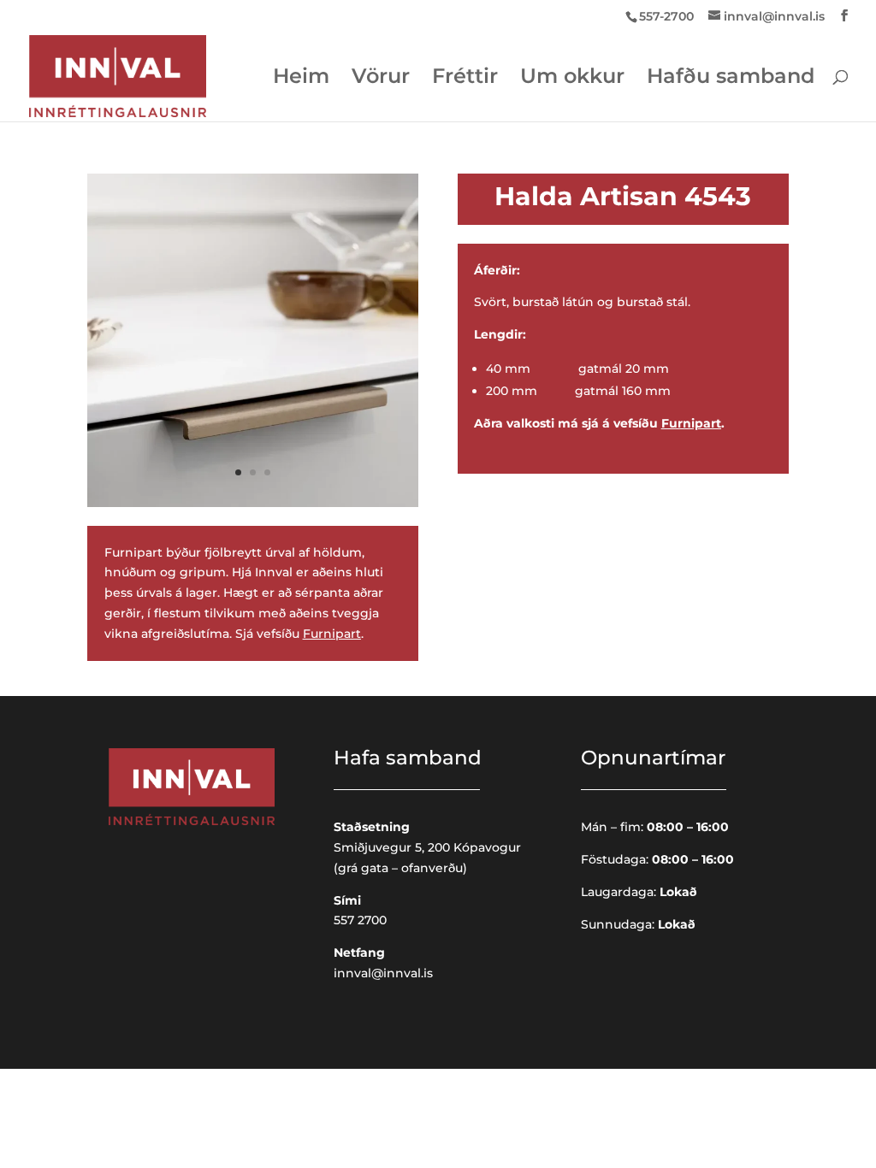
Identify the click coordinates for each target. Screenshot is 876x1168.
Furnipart (332, 633)
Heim (301, 79)
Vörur (381, 79)
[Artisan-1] (252, 502)
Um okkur (572, 79)
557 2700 (360, 920)
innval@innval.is (383, 973)
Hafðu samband (730, 79)
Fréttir (465, 79)
